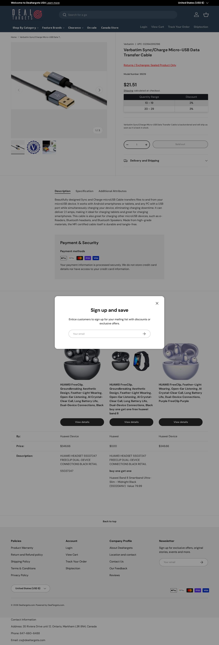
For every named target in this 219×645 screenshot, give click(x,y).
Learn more (53, 2)
